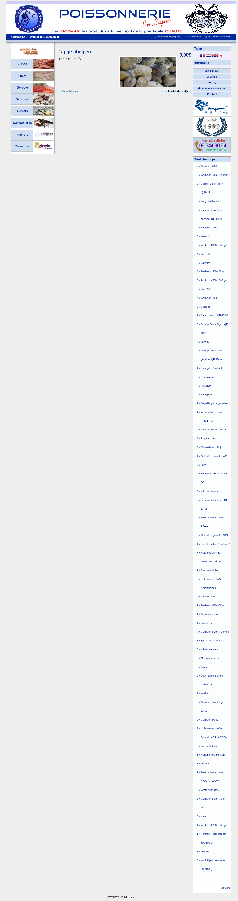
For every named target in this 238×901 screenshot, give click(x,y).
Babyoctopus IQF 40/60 (214, 315)
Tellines (205, 851)
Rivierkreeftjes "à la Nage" (215, 544)
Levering (212, 76)
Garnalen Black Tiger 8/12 (215, 175)
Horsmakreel (208, 377)
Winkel (34, 37)
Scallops (205, 306)
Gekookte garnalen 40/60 (215, 456)
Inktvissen (206, 623)
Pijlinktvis (206, 385)
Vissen (22, 64)
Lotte (203, 465)
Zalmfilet (205, 262)
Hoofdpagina (17, 37)
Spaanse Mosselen (211, 640)
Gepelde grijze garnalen (214, 403)
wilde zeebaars (209, 491)
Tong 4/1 (206, 254)
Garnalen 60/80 (209, 719)
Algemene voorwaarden (211, 88)
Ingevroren (22, 134)
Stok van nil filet (209, 570)
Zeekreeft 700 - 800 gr (213, 825)
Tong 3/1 (206, 289)
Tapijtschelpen (209, 746)
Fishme (130, 897)
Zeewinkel (22, 146)
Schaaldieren (22, 123)
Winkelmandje (204, 159)
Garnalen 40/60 (209, 166)
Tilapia (204, 667)
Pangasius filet (209, 227)
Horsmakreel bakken (213, 755)
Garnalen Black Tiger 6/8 (215, 632)
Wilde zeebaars (209, 649)
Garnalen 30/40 (209, 298)
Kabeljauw (206, 394)
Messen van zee (210, 658)
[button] (168, 36)
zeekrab (205, 236)
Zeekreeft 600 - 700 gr (213, 429)
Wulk (203, 816)
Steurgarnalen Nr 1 (211, 368)
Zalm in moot (208, 596)
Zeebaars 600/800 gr (213, 605)
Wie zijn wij (212, 71)
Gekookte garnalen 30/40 (215, 535)
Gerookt (22, 87)
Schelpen (49, 37)
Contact (212, 94)
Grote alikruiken (210, 790)
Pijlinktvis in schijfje (211, 447)
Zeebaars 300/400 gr (213, 271)
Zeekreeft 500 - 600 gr (213, 280)
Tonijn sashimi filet (211, 201)
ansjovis (205, 763)
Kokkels (205, 693)
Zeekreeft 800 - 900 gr (213, 245)
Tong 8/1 (206, 341)
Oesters (22, 111)
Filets (22, 76)
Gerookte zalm (209, 614)
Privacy (212, 82)
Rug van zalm (208, 438)
